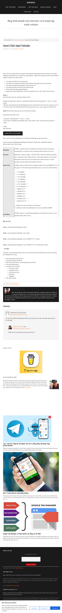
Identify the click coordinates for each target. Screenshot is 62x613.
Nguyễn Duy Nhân (18, 326)
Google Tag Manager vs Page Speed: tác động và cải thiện (22, 533)
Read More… (28, 387)
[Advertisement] (31, 31)
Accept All (55, 608)
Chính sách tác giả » (15, 585)
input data (17, 285)
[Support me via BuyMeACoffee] (31, 372)
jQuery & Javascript (14, 283)
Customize (34, 608)
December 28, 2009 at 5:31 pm (19, 314)
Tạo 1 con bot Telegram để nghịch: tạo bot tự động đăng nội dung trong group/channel (26, 444)
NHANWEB (31, 2)
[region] (31, 606)
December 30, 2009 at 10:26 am (21, 328)
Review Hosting (19, 568)
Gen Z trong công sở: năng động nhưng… (16, 493)
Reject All (44, 608)
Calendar (12, 285)
